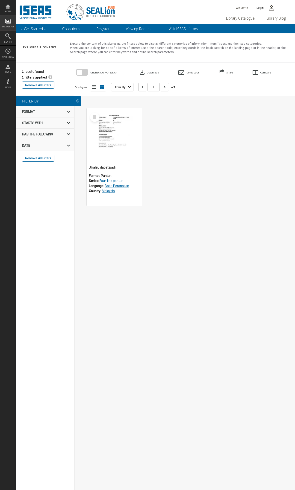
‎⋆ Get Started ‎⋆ (33, 28)
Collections (71, 28)
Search (8, 41)
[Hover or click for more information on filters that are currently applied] (50, 77)
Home (8, 11)
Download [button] (149, 72)
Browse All (8, 26)
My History (8, 56)
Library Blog (276, 18)
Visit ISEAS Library (183, 28)
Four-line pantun (111, 181)
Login (8, 72)
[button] (189, 72)
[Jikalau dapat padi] (114, 135)
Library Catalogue (240, 18)
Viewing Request (139, 28)
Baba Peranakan (117, 186)
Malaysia (108, 191)
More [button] (8, 87)
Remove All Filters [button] (38, 85)
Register (103, 28)
